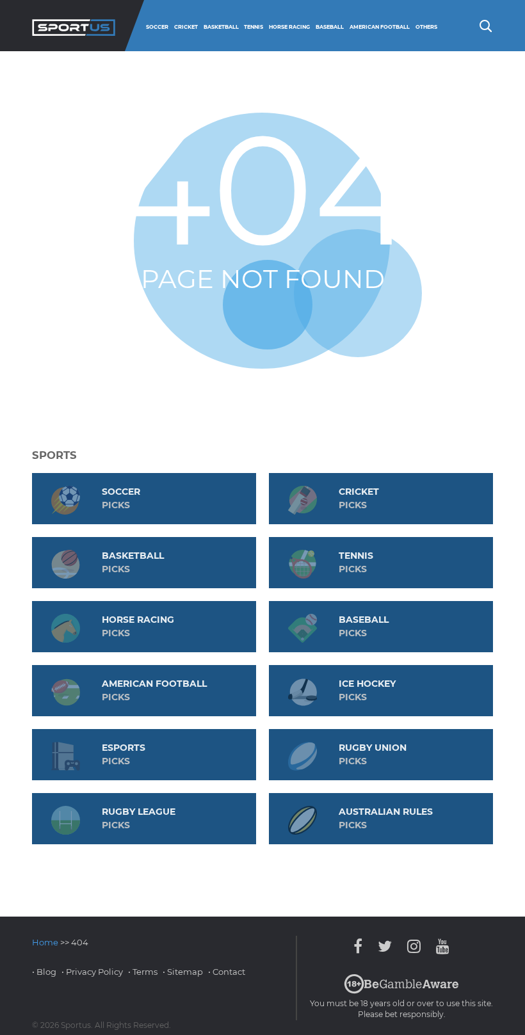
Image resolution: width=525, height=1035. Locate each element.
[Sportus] (73, 25)
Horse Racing (289, 27)
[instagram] (414, 946)
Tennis (253, 27)
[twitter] (384, 946)
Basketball (221, 27)
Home (45, 942)
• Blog (44, 972)
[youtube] (439, 946)
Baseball (330, 27)
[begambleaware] (401, 991)
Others (426, 27)
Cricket (186, 27)
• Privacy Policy (92, 972)
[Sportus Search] (485, 25)
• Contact (226, 972)
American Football (380, 27)
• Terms (143, 972)
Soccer (157, 27)
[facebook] (361, 946)
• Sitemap (183, 972)
